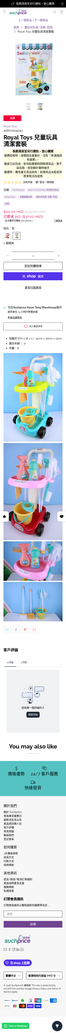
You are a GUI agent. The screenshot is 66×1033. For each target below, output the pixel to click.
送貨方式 (9, 857)
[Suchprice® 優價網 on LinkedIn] (18, 950)
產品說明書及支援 (14, 883)
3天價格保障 (11, 853)
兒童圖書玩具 (26, 197)
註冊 (33, 924)
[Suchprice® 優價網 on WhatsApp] (22, 950)
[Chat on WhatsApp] (15, 1026)
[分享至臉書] (15, 629)
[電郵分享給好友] (34, 629)
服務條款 (9, 887)
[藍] (16, 236)
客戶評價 (9, 827)
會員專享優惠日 (13, 815)
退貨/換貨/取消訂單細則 (18, 879)
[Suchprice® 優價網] (29, 12)
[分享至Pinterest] (25, 629)
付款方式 (9, 861)
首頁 (16, 27)
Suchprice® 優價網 (21, 985)
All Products (18, 190)
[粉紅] (7, 236)
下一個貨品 (41, 20)
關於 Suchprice (13, 812)
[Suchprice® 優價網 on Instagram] (13, 950)
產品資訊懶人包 (13, 823)
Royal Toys (10, 126)
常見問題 (9, 831)
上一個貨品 (25, 20)
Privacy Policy (39, 988)
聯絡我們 (9, 835)
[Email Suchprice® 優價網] (5, 950)
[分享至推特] (6, 629)
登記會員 (9, 839)
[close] (62, 4)
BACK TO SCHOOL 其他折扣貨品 (43, 190)
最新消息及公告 (13, 819)
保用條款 (9, 864)
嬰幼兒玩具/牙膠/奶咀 (39, 27)
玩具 (7, 203)
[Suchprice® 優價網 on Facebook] (9, 950)
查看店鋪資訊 (15, 317)
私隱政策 (9, 890)
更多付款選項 (33, 287)
